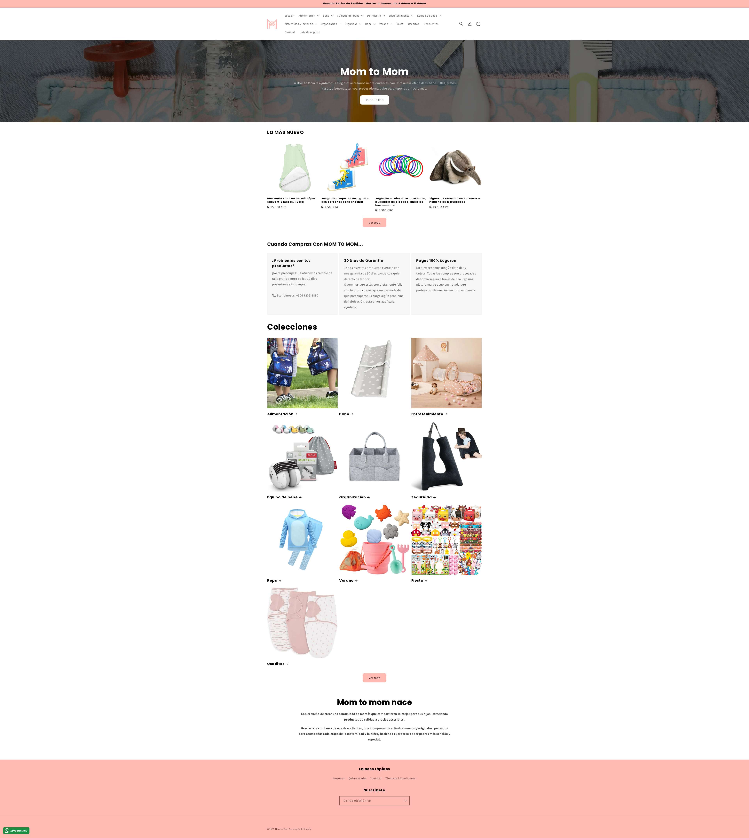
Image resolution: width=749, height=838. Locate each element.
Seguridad (421, 497)
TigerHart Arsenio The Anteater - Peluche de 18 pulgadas (454, 200)
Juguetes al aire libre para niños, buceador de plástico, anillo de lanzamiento (400, 202)
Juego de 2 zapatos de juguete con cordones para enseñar (344, 200)
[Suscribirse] (405, 800)
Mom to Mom (282, 829)
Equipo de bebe (282, 497)
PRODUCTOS (374, 100)
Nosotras (339, 778)
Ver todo (374, 222)
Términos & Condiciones (400, 778)
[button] (308, 16)
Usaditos (276, 663)
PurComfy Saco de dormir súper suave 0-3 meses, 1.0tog (291, 200)
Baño (344, 414)
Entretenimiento (427, 414)
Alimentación (280, 414)
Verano (346, 580)
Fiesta (417, 580)
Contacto (376, 778)
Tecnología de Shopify (300, 829)
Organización (352, 497)
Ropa (272, 580)
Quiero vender (358, 778)
